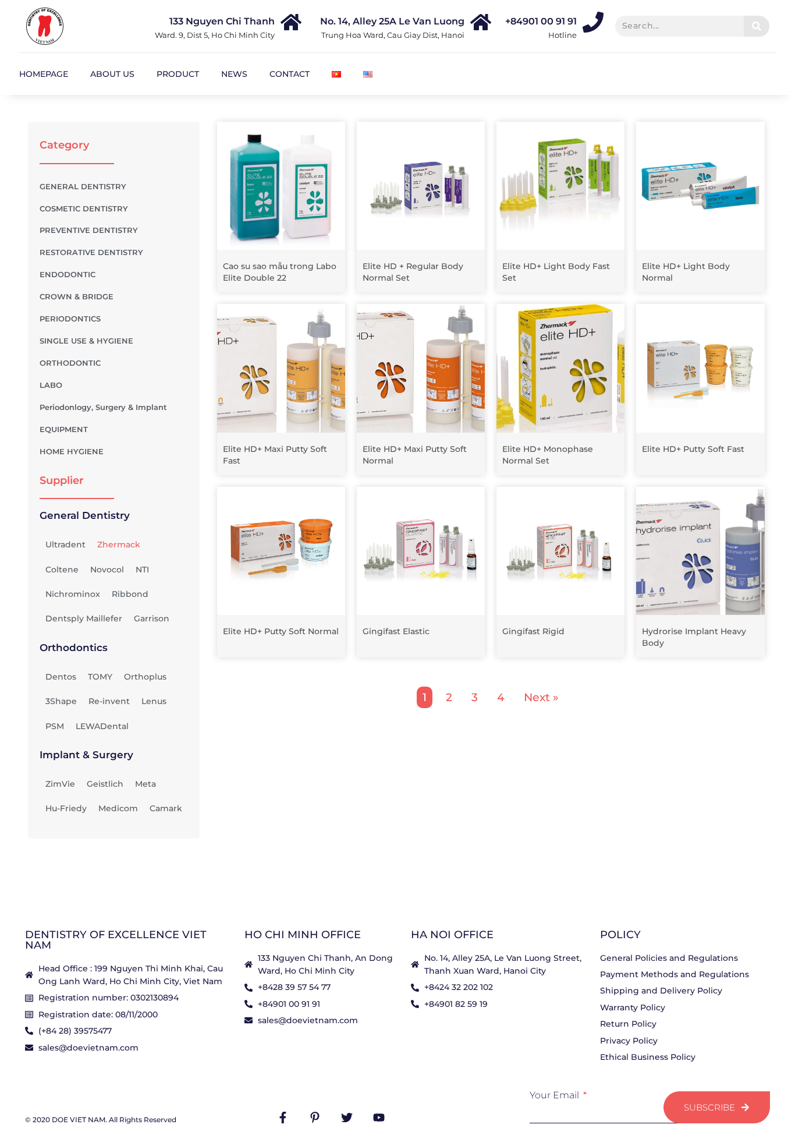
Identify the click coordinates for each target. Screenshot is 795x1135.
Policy (620, 934)
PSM (54, 726)
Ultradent (65, 544)
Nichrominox (72, 594)
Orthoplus (145, 676)
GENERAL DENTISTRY (83, 186)
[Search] (756, 26)
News (234, 74)
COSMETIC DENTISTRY (84, 208)
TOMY (100, 676)
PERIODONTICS (70, 318)
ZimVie (60, 784)
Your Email (555, 1095)
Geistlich (105, 784)
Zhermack (118, 544)
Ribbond (130, 594)
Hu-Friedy (66, 808)
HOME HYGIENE (72, 451)
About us (112, 74)
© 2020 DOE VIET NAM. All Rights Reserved (100, 1119)
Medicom (118, 808)
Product (178, 74)
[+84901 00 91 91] (593, 22)
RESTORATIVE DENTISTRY (91, 252)
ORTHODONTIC (70, 363)
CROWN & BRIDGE (76, 296)
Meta (145, 784)
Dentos (60, 676)
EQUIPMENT (64, 429)
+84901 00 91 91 (541, 21)
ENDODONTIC (67, 274)
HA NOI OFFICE (452, 934)
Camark (166, 808)
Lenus (153, 701)
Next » (541, 697)
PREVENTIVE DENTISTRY (89, 230)
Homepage (43, 74)
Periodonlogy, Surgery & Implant (103, 407)
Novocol (107, 569)
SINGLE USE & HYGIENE (86, 341)
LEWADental (102, 726)
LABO (51, 385)
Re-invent (109, 701)
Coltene (62, 569)
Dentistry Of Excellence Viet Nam (116, 940)
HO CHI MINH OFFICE (302, 934)
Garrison (151, 618)
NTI (142, 569)
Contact (289, 74)
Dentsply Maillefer (83, 618)
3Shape (61, 701)
